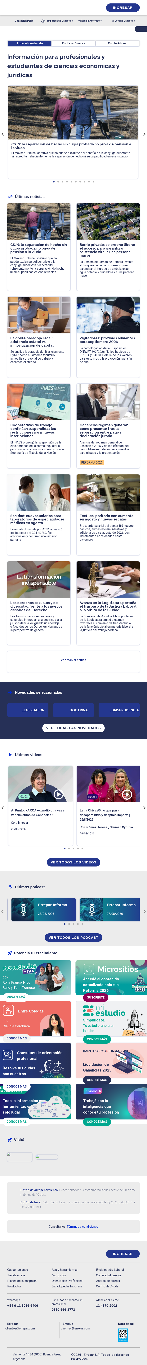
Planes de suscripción (22, 1281)
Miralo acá (16, 997)
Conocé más (17, 1038)
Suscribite (96, 997)
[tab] (54, 181)
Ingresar (122, 8)
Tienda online (16, 1275)
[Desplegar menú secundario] (88, 7)
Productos (14, 1286)
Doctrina (79, 710)
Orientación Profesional (67, 1281)
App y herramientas (65, 1270)
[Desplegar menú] (9, 8)
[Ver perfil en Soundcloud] (48, 1334)
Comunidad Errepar (108, 1275)
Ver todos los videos (73, 862)
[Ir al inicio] (22, 1254)
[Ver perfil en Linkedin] (25, 1334)
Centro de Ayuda (107, 1286)
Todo (30, 43)
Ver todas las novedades (73, 728)
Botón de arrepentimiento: (39, 1190)
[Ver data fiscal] (129, 1335)
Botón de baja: (30, 1202)
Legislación (33, 710)
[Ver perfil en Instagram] (40, 1334)
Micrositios (59, 1275)
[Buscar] (50, 7)
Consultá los (73, 1226)
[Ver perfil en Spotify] (55, 1334)
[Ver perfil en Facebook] (9, 1334)
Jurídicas (117, 43)
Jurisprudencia (124, 710)
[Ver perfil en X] (17, 1334)
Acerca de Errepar (108, 1281)
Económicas (73, 43)
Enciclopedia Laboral (110, 1270)
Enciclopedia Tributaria (67, 1286)
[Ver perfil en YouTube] (32, 1334)
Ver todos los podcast (73, 937)
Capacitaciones (17, 1270)
